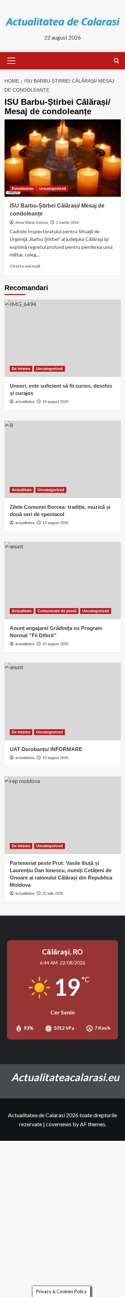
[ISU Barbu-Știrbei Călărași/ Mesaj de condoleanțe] (63, 158)
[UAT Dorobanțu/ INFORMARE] (63, 701)
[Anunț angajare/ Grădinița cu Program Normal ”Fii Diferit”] (63, 580)
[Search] (116, 60)
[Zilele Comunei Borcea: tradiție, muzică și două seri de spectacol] (63, 459)
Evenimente (22, 188)
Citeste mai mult (25, 266)
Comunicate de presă (57, 611)
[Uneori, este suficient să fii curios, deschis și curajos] (63, 338)
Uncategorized (52, 188)
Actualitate (22, 490)
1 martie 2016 (67, 222)
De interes (21, 369)
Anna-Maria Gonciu (31, 222)
